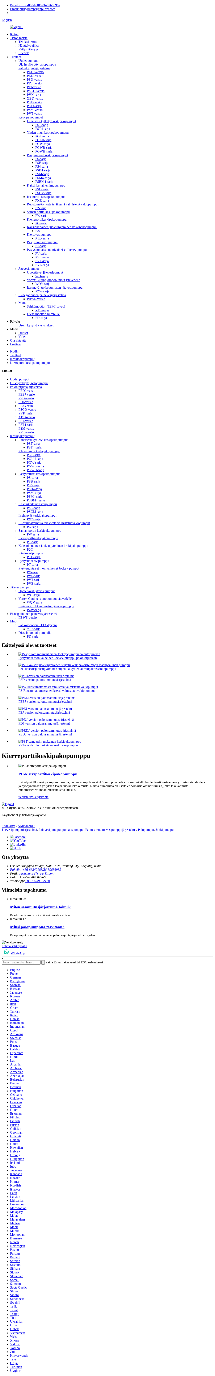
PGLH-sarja (43, 140)
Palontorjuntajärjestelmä (34, 68)
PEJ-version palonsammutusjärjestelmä (44, 712)
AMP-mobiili (26, 826)
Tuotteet (15, 57)
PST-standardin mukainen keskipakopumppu (48, 745)
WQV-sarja (42, 283)
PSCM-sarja (43, 193)
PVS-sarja (42, 257)
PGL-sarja (42, 136)
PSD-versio (34, 79)
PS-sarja (40, 159)
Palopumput (146, 829)
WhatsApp (18, 953)
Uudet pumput (28, 60)
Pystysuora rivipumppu (42, 242)
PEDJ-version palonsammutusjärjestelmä (45, 734)
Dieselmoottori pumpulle (43, 314)
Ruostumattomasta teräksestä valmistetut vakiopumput (62, 204)
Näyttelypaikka (28, 45)
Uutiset (23, 333)
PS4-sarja (41, 166)
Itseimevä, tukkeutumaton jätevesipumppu (55, 287)
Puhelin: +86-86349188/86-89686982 (35, 5)
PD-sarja (41, 318)
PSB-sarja (42, 162)
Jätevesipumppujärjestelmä (19, 829)
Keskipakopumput (30, 117)
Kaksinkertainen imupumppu (46, 185)
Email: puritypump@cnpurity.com (32, 9)
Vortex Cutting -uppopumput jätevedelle (53, 280)
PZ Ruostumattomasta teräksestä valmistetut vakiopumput (56, 690)
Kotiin (14, 34)
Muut (22, 302)
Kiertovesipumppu (39, 234)
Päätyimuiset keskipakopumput (47, 155)
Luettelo (23, 53)
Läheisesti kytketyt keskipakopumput (51, 121)
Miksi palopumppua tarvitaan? (37, 927)
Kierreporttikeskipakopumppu (47, 219)
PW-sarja (41, 215)
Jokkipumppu (165, 829)
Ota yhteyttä (18, 340)
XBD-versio (35, 98)
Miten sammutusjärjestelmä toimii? (40, 907)
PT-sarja (40, 246)
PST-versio (34, 102)
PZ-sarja (40, 208)
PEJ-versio (34, 87)
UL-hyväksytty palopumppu (37, 64)
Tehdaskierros (27, 41)
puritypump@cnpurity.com (36, 873)
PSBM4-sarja (44, 181)
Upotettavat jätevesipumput (45, 272)
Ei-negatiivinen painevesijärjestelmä (42, 295)
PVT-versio (34, 113)
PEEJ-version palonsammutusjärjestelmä (45, 701)
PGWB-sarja (43, 147)
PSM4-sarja (43, 178)
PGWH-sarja (43, 151)
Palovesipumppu (50, 829)
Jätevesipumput (28, 268)
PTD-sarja (42, 238)
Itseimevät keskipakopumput (46, 197)
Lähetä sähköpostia (14, 946)
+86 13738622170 (37, 881)
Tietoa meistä (19, 38)
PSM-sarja (42, 174)
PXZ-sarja (42, 200)
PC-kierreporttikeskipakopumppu (47, 774)
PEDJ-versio (35, 72)
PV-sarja (41, 253)
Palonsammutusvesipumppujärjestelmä (110, 829)
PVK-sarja (34, 94)
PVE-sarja (42, 265)
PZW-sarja (42, 291)
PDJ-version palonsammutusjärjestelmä (44, 723)
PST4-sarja (34, 106)
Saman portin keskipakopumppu (48, 212)
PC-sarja (41, 223)
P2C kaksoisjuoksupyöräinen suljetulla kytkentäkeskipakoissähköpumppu (67, 669)
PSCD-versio (36, 91)
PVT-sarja (42, 261)
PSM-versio (35, 110)
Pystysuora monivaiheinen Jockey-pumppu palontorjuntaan (57, 658)
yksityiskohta (40, 797)
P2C (38, 231)
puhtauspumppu (73, 829)
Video (22, 336)
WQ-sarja (41, 276)
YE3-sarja (42, 310)
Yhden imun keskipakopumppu (48, 132)
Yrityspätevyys (28, 49)
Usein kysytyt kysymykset (35, 325)
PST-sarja (41, 125)
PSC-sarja (42, 189)
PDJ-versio (34, 83)
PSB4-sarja (42, 170)
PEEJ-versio (35, 76)
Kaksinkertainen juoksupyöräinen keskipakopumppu (62, 227)
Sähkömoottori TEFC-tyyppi (46, 306)
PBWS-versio (36, 299)
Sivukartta (8, 826)
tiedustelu (24, 797)
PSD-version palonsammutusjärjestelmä (44, 679)
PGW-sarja (42, 144)
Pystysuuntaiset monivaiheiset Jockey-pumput (57, 249)
